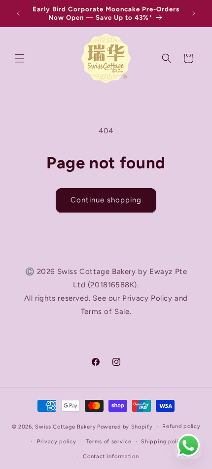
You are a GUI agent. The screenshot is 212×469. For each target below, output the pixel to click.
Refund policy (181, 426)
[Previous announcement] (18, 13)
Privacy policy (56, 441)
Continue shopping (106, 199)
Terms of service (108, 441)
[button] (20, 58)
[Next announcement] (194, 13)
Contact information (111, 456)
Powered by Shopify (125, 427)
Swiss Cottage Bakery (65, 427)
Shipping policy (163, 441)
